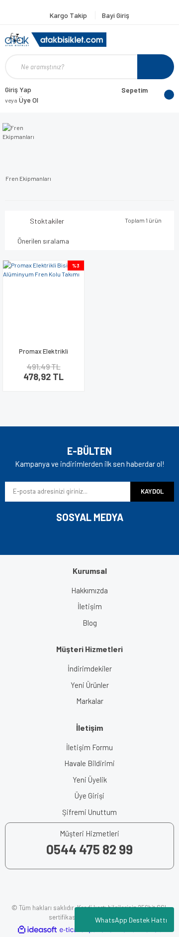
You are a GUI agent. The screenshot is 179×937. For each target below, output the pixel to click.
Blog (90, 622)
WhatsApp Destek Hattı (131, 920)
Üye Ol (21, 100)
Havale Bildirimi (89, 763)
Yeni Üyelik (90, 779)
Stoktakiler (47, 221)
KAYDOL (152, 491)
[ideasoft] (37, 930)
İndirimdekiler (90, 668)
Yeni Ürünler (90, 684)
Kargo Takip (69, 15)
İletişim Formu (89, 747)
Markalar (89, 700)
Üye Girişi (89, 795)
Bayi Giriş (115, 15)
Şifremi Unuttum (89, 811)
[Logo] (55, 39)
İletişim (90, 606)
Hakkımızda (89, 590)
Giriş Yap (18, 89)
